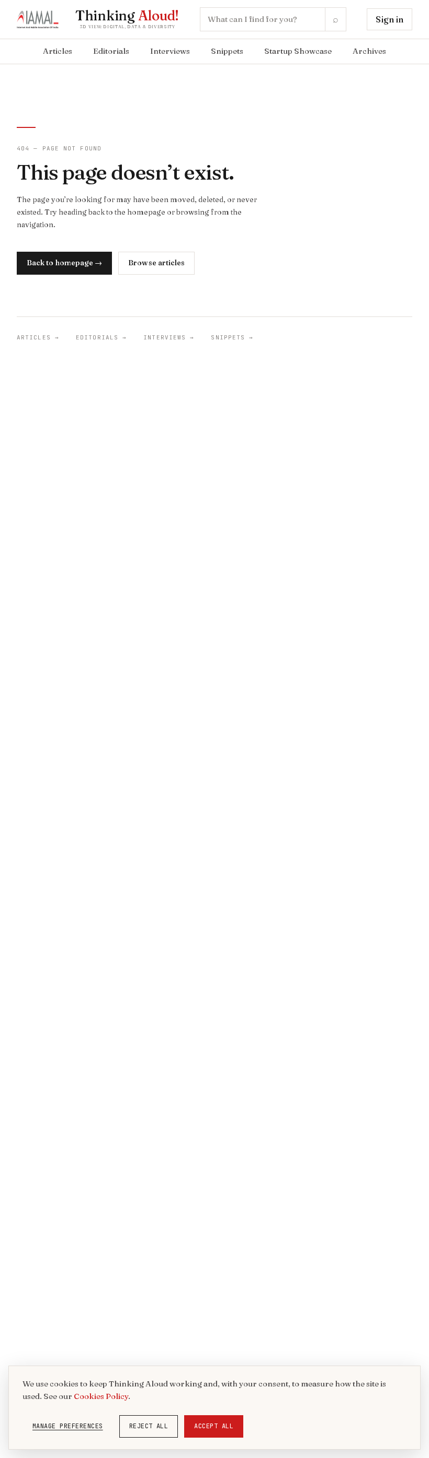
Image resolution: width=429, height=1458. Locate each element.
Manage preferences (67, 1426)
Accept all (213, 1426)
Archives (369, 51)
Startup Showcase (298, 51)
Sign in (389, 19)
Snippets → (232, 337)
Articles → (38, 337)
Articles (57, 51)
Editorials (111, 51)
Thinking (127, 15)
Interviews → (168, 337)
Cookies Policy (101, 1396)
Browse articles (156, 262)
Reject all (148, 1426)
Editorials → (101, 337)
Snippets (227, 51)
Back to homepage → (64, 262)
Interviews (170, 51)
